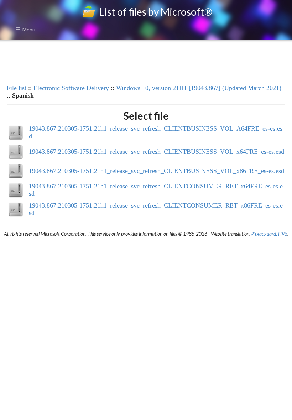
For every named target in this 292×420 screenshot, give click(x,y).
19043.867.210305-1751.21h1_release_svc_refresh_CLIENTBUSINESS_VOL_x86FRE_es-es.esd (156, 170)
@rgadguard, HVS (269, 234)
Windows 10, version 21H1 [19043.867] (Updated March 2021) (198, 87)
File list (16, 87)
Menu (28, 29)
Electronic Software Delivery (71, 87)
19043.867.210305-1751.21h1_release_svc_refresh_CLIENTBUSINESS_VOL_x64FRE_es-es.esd (156, 151)
